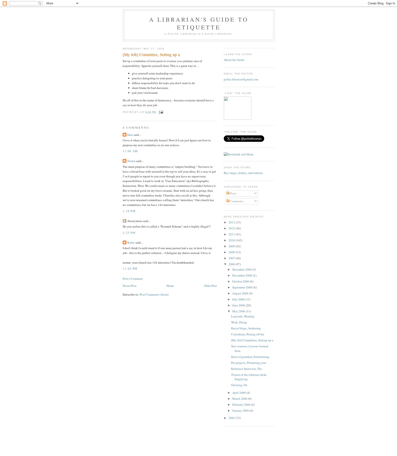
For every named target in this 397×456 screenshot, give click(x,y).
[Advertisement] (198, 445)
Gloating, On (239, 385)
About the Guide (234, 60)
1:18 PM (129, 211)
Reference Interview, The (246, 369)
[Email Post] (160, 112)
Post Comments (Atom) (154, 294)
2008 (232, 252)
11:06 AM (130, 151)
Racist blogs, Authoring (246, 328)
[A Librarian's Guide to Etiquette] (237, 119)
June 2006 (239, 305)
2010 (232, 240)
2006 (232, 264)
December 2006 (242, 269)
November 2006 (242, 275)
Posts (232, 193)
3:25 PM (129, 233)
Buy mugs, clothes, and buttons (243, 173)
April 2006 (239, 392)
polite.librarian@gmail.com (241, 79)
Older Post (210, 286)
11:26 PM (130, 268)
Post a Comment (133, 278)
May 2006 (239, 311)
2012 (232, 228)
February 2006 (241, 404)
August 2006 (240, 293)
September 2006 (242, 287)
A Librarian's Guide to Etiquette (198, 23)
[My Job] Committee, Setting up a (151, 54)
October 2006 (241, 281)
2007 (232, 258)
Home (170, 286)
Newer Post (129, 286)
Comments (236, 201)
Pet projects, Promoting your (248, 363)
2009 (232, 246)
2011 (232, 234)
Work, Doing (239, 322)
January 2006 (241, 410)
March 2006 (240, 398)
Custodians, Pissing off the (247, 334)
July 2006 (238, 299)
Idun (130, 135)
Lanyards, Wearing (242, 316)
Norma (131, 161)
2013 (232, 222)
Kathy (131, 242)
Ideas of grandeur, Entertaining (250, 357)
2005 (232, 418)
